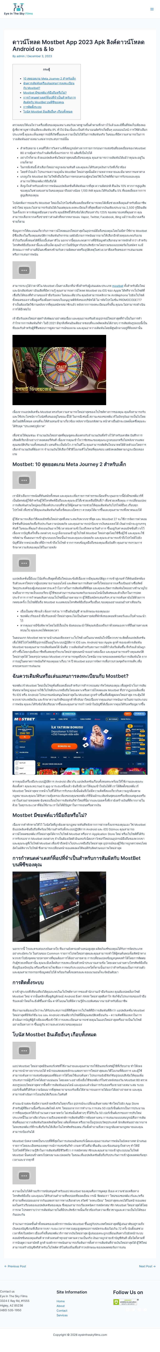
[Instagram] (139, 1309)
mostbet (117, 286)
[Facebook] (128, 1309)
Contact (62, 1310)
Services (62, 1315)
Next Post (147, 1266)
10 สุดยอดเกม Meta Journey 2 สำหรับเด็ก (49, 78)
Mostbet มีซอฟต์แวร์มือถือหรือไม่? (45, 92)
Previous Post (15, 1266)
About (61, 1306)
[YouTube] (145, 1309)
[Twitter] (133, 1309)
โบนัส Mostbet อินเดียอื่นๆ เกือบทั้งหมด (47, 111)
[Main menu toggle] (152, 9)
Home (61, 1301)
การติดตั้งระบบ (32, 107)
